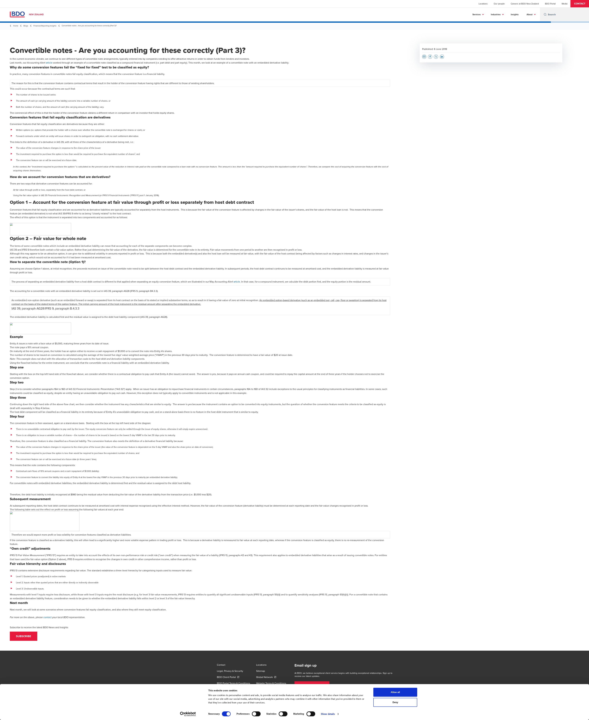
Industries (496, 14)
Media (564, 3)
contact (47, 617)
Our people (499, 3)
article (49, 62)
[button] (579, 3)
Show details (328, 714)
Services (476, 14)
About (530, 14)
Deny (395, 702)
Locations (483, 3)
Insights (515, 14)
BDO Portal (550, 3)
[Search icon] (545, 14)
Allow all (395, 692)
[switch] (256, 713)
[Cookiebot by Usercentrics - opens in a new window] (188, 714)
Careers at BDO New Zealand (525, 3)
